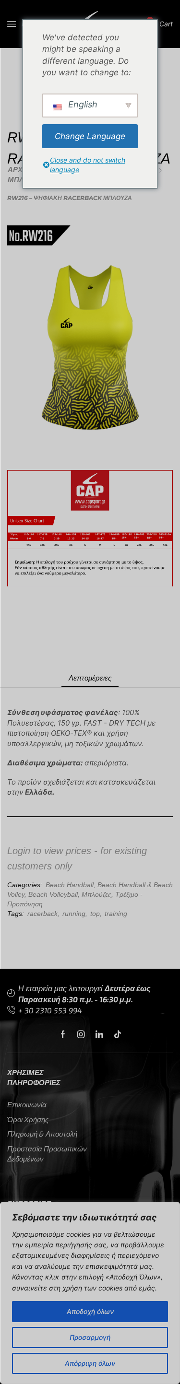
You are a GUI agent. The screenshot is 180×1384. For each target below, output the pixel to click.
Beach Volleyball (53, 894)
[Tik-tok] (117, 1034)
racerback (42, 913)
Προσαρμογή (90, 1337)
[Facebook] (63, 1034)
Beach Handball (70, 885)
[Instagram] (81, 1034)
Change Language (90, 136)
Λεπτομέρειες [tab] (90, 677)
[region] (90, 1293)
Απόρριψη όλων (90, 1363)
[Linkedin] (99, 1034)
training (116, 913)
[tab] (90, 678)
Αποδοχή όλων (90, 1311)
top (95, 913)
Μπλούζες (96, 894)
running (73, 913)
